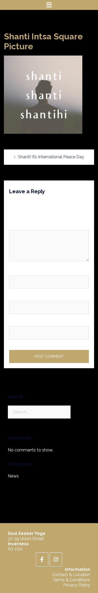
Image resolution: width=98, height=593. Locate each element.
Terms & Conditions (71, 579)
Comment (20, 225)
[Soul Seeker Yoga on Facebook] (42, 559)
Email (15, 296)
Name (16, 271)
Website (17, 321)
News (13, 476)
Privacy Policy (76, 585)
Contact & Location (71, 574)
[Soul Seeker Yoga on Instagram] (56, 559)
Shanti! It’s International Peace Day (51, 156)
